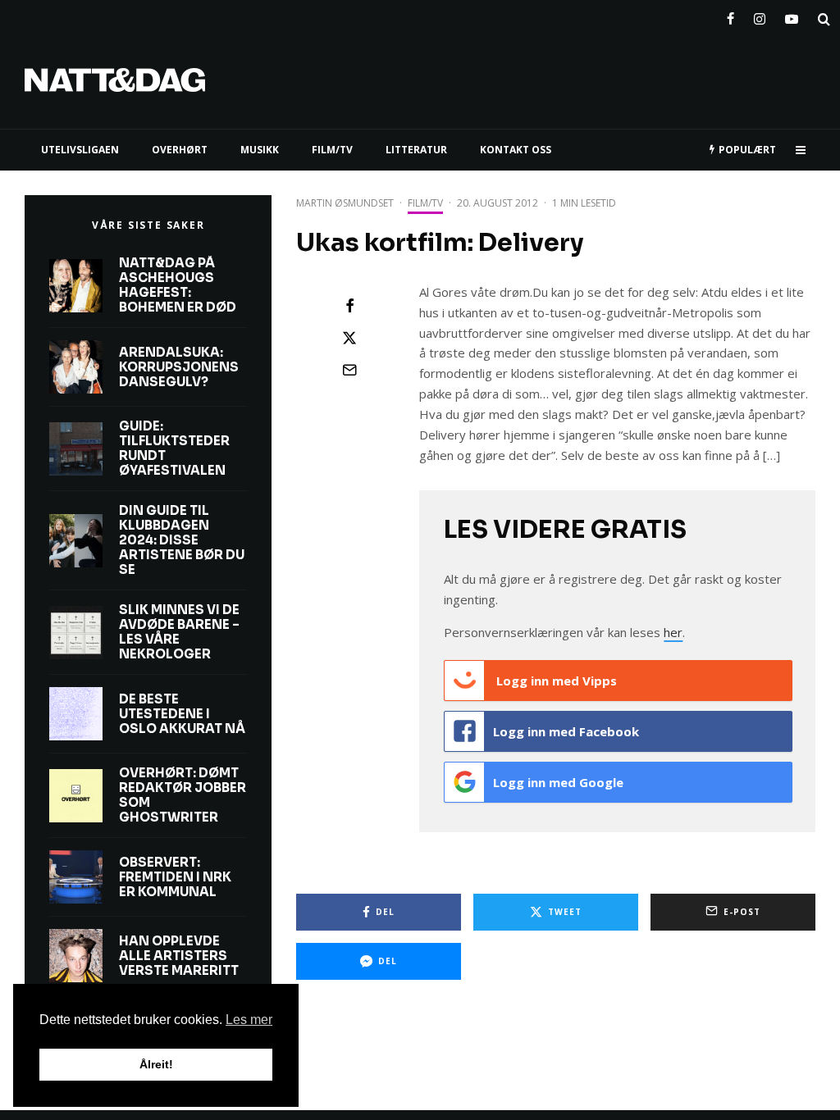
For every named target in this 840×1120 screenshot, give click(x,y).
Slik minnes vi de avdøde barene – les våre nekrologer (179, 632)
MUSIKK (259, 150)
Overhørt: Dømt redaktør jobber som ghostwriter (182, 795)
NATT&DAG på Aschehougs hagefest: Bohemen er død (177, 285)
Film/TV (425, 203)
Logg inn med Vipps (555, 680)
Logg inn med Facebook (566, 731)
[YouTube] (791, 15)
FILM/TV (332, 150)
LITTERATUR (416, 150)
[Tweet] (349, 337)
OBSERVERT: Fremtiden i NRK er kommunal (175, 877)
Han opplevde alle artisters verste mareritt (179, 956)
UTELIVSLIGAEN (80, 150)
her (673, 632)
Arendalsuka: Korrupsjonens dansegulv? (179, 367)
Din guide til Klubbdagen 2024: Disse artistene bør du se (181, 540)
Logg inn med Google (558, 782)
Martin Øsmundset (345, 203)
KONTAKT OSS (515, 150)
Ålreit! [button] (156, 1064)
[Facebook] (730, 15)
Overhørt (180, 150)
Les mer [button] (249, 1020)
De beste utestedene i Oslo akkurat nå (182, 714)
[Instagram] (759, 15)
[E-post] (349, 369)
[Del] (349, 305)
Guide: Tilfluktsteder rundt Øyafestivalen (174, 448)
